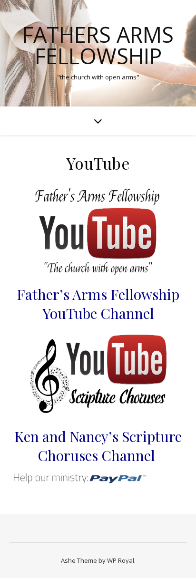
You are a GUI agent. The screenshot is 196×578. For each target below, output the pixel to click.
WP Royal (120, 560)
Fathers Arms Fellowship (98, 45)
